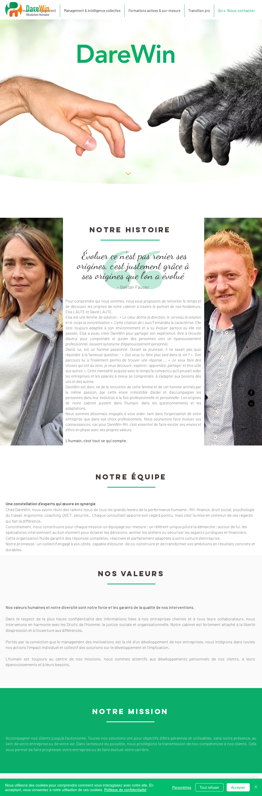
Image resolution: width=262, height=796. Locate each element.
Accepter (238, 787)
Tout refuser (209, 787)
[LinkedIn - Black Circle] (251, 403)
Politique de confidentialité (125, 789)
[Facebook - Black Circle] (251, 392)
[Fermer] (256, 787)
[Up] (128, 174)
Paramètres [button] (181, 787)
